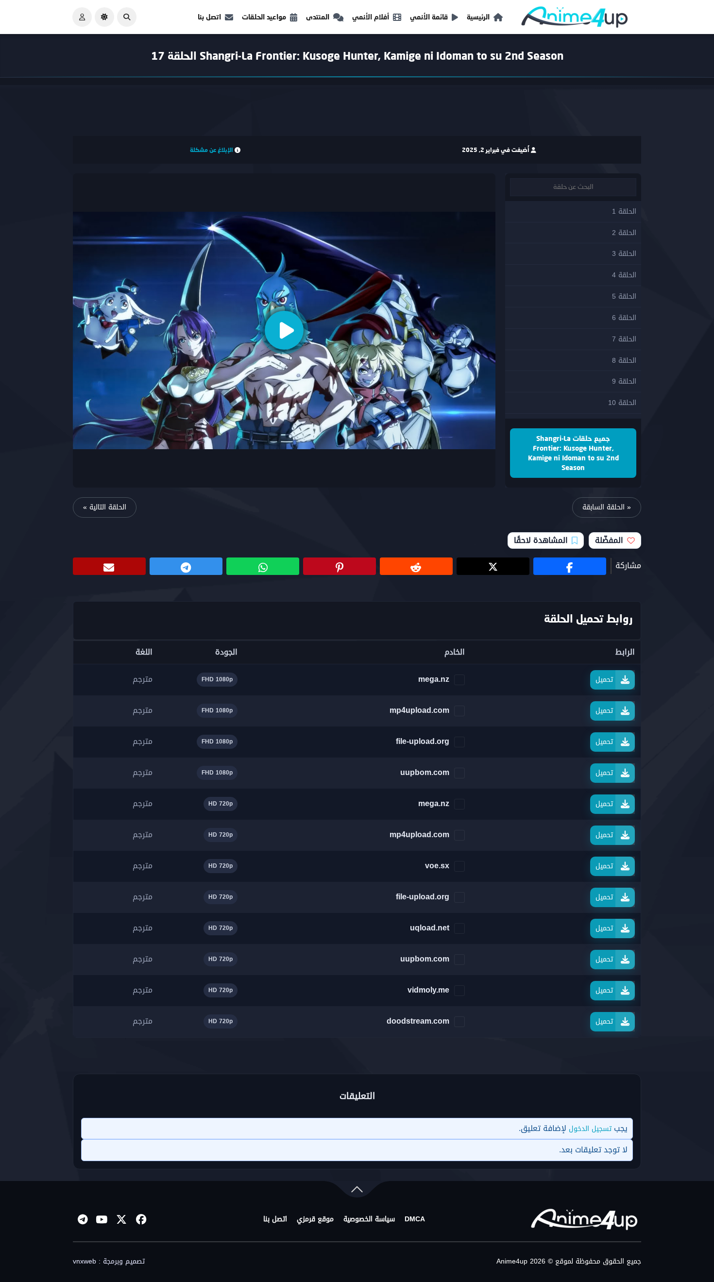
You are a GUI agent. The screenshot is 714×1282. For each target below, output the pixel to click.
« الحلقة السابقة (606, 507)
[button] (126, 17)
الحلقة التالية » (104, 507)
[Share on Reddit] (416, 566)
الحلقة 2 (624, 232)
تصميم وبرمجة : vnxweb (109, 1261)
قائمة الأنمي (429, 17)
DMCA (415, 1219)
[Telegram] (82, 1219)
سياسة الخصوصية (369, 1219)
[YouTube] (102, 1219)
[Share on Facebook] (569, 566)
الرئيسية (478, 17)
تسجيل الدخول (590, 1128)
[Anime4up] (574, 19)
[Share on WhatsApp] (262, 566)
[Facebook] (141, 1219)
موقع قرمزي (315, 1219)
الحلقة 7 (624, 339)
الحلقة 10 (622, 402)
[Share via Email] (109, 566)
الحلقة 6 (624, 317)
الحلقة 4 (624, 275)
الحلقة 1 (624, 211)
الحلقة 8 (624, 360)
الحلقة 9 (624, 381)
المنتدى (317, 17)
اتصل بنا (209, 17)
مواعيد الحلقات (264, 17)
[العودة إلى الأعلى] (357, 1191)
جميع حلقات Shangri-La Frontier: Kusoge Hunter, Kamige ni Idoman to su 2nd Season (573, 453)
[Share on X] (493, 566)
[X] (121, 1219)
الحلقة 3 (624, 253)
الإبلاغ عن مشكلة (211, 149)
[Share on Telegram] (186, 566)
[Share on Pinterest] (339, 566)
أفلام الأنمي (370, 17)
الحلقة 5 (624, 296)
